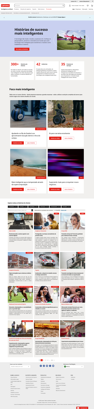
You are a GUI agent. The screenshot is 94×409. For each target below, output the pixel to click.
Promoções (43, 393)
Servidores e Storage (45, 385)
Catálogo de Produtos (45, 389)
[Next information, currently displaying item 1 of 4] (90, 17)
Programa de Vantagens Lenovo (61, 386)
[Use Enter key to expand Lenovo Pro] (77, 1)
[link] (92, 5)
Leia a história (31, 143)
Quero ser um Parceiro (60, 383)
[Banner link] (47, 17)
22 (51, 360)
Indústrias (73, 377)
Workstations (43, 383)
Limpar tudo (63, 210)
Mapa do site (44, 402)
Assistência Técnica (29, 383)
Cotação (72, 379)
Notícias (12, 390)
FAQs (57, 381)
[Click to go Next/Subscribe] (28, 366)
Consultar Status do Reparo (31, 381)
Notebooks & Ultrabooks (46, 377)
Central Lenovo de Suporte (31, 377)
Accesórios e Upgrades (45, 387)
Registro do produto (60, 377)
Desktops (43, 381)
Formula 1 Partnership (15, 394)
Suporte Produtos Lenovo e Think (31, 388)
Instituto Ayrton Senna (15, 388)
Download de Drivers (30, 385)
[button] (92, 1)
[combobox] (38, 5)
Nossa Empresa (14, 377)
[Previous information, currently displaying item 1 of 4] (4, 17)
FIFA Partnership (14, 396)
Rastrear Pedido (29, 379)
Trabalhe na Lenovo (15, 392)
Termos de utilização (52, 402)
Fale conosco (58, 379)
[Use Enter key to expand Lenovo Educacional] (90, 1)
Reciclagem (13, 386)
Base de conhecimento (60, 390)
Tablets (42, 379)
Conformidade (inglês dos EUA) (16, 382)
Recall (42, 391)
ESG (11, 384)
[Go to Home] (5, 5)
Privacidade (39, 402)
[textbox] (73, 366)
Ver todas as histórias (22, 49)
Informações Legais (15, 379)
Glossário (58, 388)
